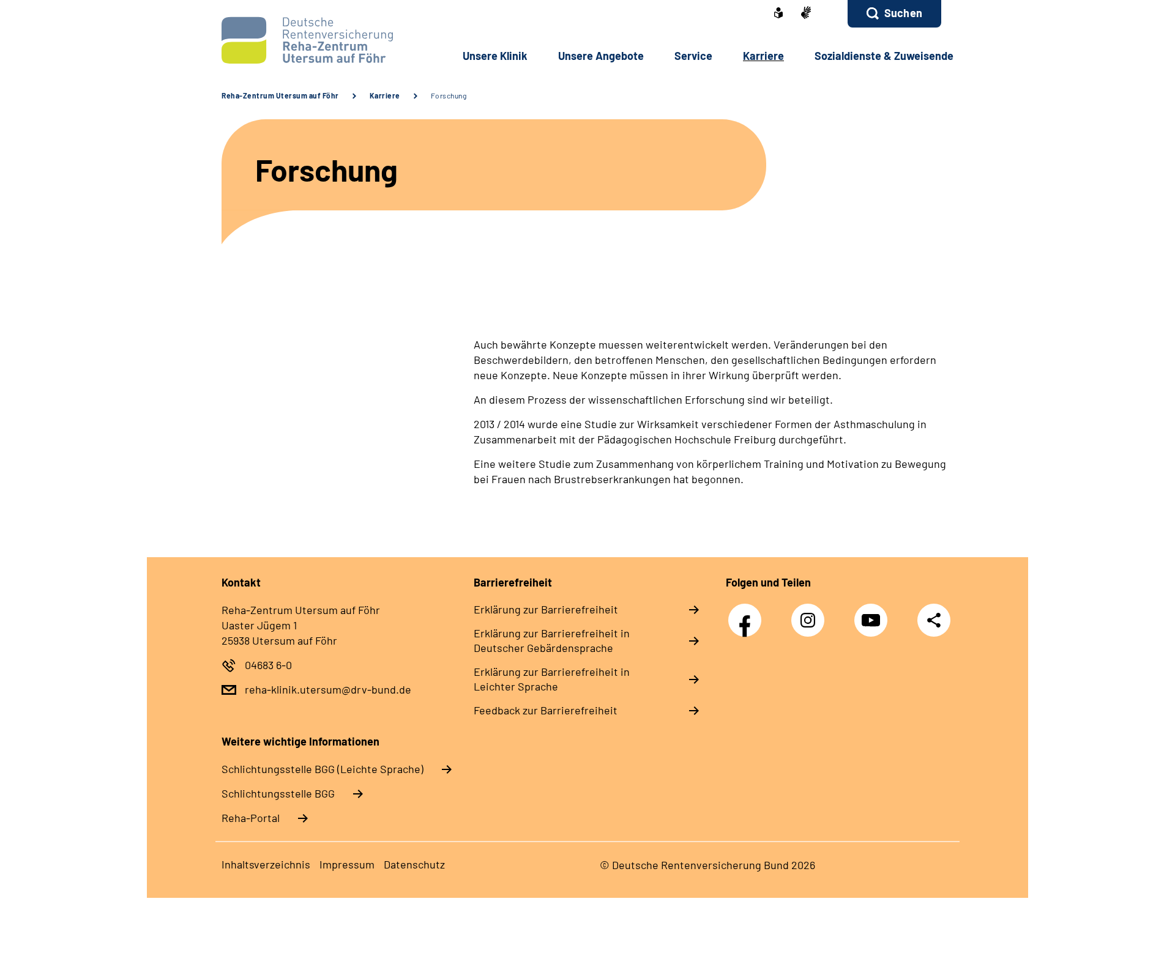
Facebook (748, 614)
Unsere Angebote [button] (601, 55)
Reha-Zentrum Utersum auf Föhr (280, 95)
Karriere (385, 95)
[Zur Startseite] (304, 40)
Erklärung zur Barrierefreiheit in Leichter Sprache (552, 679)
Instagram (811, 614)
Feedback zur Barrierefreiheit (545, 710)
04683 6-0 (268, 665)
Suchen (903, 13)
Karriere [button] (763, 55)
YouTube (874, 614)
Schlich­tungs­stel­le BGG (278, 793)
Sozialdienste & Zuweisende (884, 55)
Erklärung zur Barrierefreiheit (546, 609)
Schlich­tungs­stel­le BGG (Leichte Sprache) (322, 769)
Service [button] (693, 55)
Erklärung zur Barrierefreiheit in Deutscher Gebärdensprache (552, 640)
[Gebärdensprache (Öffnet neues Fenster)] (806, 13)
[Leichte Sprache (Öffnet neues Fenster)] (778, 14)
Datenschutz (414, 864)
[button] (894, 14)
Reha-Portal (251, 817)
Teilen (934, 620)
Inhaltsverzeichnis (266, 864)
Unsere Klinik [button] (495, 55)
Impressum (347, 864)
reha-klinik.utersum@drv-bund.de (328, 689)
